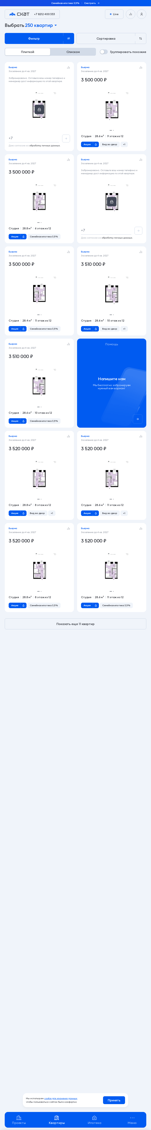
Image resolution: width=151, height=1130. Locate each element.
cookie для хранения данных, (61, 1098)
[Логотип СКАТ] (19, 14)
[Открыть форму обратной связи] (111, 383)
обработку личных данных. (44, 145)
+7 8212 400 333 (44, 14)
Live (116, 14)
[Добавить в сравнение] (68, 67)
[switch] (123, 52)
